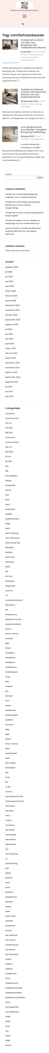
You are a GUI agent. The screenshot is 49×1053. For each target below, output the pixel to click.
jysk (7, 691)
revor (7, 882)
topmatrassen (11, 954)
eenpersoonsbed (13, 624)
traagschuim (11, 973)
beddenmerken (12, 518)
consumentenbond (13, 600)
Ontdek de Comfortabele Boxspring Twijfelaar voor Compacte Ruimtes (21, 196)
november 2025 (12, 310)
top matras (10, 940)
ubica (7, 1002)
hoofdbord (10, 662)
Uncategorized (37, 139)
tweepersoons (27, 60)
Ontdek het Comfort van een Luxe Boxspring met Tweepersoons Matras (33, 43)
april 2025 (9, 343)
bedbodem (10, 509)
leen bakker (10, 763)
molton (8, 820)
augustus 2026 (11, 267)
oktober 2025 (11, 315)
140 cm (8, 423)
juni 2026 (9, 276)
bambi (8, 490)
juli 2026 (8, 272)
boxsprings (10, 586)
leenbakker (10, 767)
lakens (8, 739)
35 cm (8, 456)
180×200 (9, 432)
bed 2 (7, 504)
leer (7, 772)
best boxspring (12, 533)
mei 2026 (9, 281)
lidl (6, 782)
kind (7, 700)
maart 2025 (10, 348)
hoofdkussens (11, 672)
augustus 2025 (11, 324)
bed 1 (7, 499)
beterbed (9, 562)
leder (7, 758)
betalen (8, 552)
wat (7, 1031)
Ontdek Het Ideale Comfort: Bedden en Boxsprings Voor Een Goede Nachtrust (22, 222)
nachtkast (9, 830)
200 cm (8, 447)
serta (7, 887)
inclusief (8, 686)
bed (7, 495)
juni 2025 (9, 334)
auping (8, 480)
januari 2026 (10, 300)
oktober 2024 (11, 372)
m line (8, 787)
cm (6, 595)
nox (6, 849)
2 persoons (28, 54)
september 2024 (12, 377)
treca (7, 978)
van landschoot (12, 1011)
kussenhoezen (11, 715)
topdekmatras (11, 944)
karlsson (9, 696)
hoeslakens (10, 657)
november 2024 (12, 367)
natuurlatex (10, 839)
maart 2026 (10, 291)
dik (6, 609)
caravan (9, 590)
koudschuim (10, 710)
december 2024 (12, 362)
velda (7, 1016)
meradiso (9, 810)
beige (7, 523)
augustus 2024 (11, 382)
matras (24, 57)
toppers (9, 964)
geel (7, 643)
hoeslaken (9, 653)
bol (6, 571)
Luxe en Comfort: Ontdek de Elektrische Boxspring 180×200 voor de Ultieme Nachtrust (23, 231)
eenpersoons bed (13, 619)
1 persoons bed (12, 418)
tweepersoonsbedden (15, 997)
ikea (32, 104)
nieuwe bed (10, 844)
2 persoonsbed (12, 442)
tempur (8, 930)
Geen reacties (39, 51)
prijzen (8, 873)
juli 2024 (8, 386)
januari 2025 (10, 358)
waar (7, 1026)
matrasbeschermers (14, 801)
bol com (9, 576)
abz (7, 466)
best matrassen (12, 538)
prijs (7, 868)
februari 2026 (11, 295)
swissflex (9, 921)
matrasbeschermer (14, 796)
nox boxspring (11, 854)
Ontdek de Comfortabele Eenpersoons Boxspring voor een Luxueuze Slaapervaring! (22, 205)
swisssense (10, 925)
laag (7, 729)
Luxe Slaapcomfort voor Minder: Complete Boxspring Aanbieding (33, 129)
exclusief (9, 638)
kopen (8, 705)
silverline (9, 892)
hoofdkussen (11, 667)
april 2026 (9, 286)
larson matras (11, 743)
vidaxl (7, 1021)
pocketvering (11, 863)
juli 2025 (8, 329)
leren (7, 777)
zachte (8, 1045)
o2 (6, 858)
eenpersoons (11, 614)
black (7, 566)
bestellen (9, 547)
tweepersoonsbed (13, 992)
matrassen (33, 57)
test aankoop (11, 935)
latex (7, 748)
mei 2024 (9, 396)
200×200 (9, 451)
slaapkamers (11, 897)
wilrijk (7, 1040)
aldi (6, 471)
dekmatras (10, 605)
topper (8, 959)
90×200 (8, 461)
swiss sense (10, 916)
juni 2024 (9, 391)
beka (7, 528)
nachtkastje (10, 834)
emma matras (11, 633)
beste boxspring (12, 542)
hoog (7, 676)
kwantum (9, 724)
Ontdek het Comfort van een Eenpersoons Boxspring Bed (24, 214)
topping (8, 968)
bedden (8, 514)
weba (7, 1035)
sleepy (8, 906)
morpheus (9, 825)
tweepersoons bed (10, 62)
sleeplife (9, 901)
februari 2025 (11, 353)
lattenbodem (11, 753)
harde (8, 648)
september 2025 (12, 319)
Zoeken (8, 174)
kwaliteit (9, 720)
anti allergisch (11, 475)
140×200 (9, 428)
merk (7, 815)
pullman (9, 877)
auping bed (10, 485)
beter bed (9, 557)
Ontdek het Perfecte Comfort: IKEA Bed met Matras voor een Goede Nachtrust (33, 93)
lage (7, 734)
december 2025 (12, 305)
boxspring (37, 54)
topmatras (10, 949)
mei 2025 (9, 339)
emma (8, 629)
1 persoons (10, 413)
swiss (7, 911)
